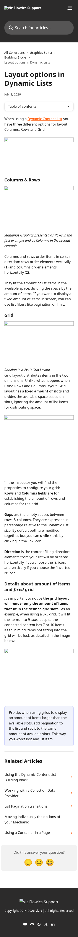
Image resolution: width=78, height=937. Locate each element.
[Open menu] (70, 7)
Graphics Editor (41, 52)
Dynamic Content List (45, 118)
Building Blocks (15, 57)
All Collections (14, 52)
